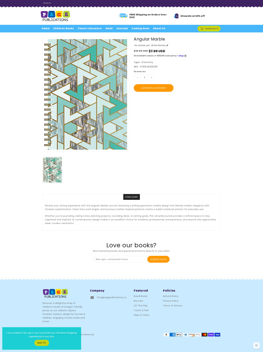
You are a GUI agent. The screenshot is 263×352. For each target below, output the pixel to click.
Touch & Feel (141, 310)
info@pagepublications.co (111, 297)
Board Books (140, 296)
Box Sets (138, 300)
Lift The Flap (141, 305)
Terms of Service (172, 305)
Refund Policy (170, 296)
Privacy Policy (170, 300)
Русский (214, 3)
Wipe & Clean (141, 315)
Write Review (158, 45)
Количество (140, 71)
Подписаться (158, 259)
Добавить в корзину (153, 87)
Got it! (41, 342)
